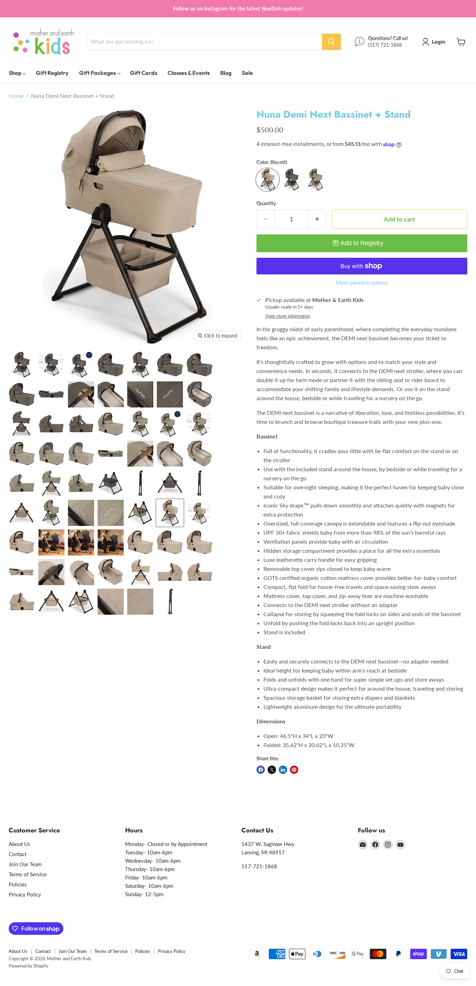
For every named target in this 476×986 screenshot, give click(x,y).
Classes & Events (189, 72)
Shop (16, 72)
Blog (225, 72)
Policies (18, 884)
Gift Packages (98, 72)
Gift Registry (52, 72)
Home (16, 96)
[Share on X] (272, 770)
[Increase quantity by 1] (317, 219)
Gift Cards (143, 72)
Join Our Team (25, 864)
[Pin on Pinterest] (294, 770)
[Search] (331, 42)
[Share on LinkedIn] (283, 770)
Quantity (266, 203)
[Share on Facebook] (260, 770)
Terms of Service (28, 874)
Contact (17, 854)
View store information (287, 316)
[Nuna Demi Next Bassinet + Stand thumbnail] (22, 365)
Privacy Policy (25, 894)
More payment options (362, 283)
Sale (247, 72)
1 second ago (361, 243)
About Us (19, 844)
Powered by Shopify (28, 966)
